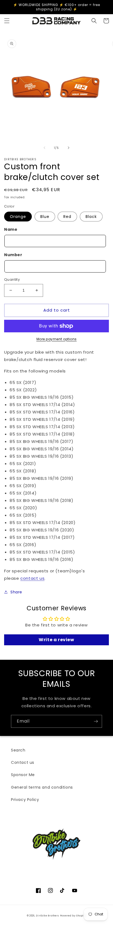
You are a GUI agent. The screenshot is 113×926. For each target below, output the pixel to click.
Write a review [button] (56, 640)
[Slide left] (44, 148)
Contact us (22, 762)
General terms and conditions (42, 787)
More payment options (56, 339)
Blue (44, 216)
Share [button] (16, 592)
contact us (32, 578)
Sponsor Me (23, 774)
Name (10, 229)
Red (67, 216)
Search (18, 750)
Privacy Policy (25, 799)
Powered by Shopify (73, 915)
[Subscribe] (96, 721)
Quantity (12, 279)
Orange (18, 216)
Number (13, 255)
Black (91, 216)
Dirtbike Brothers (47, 915)
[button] (7, 21)
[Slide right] (69, 148)
